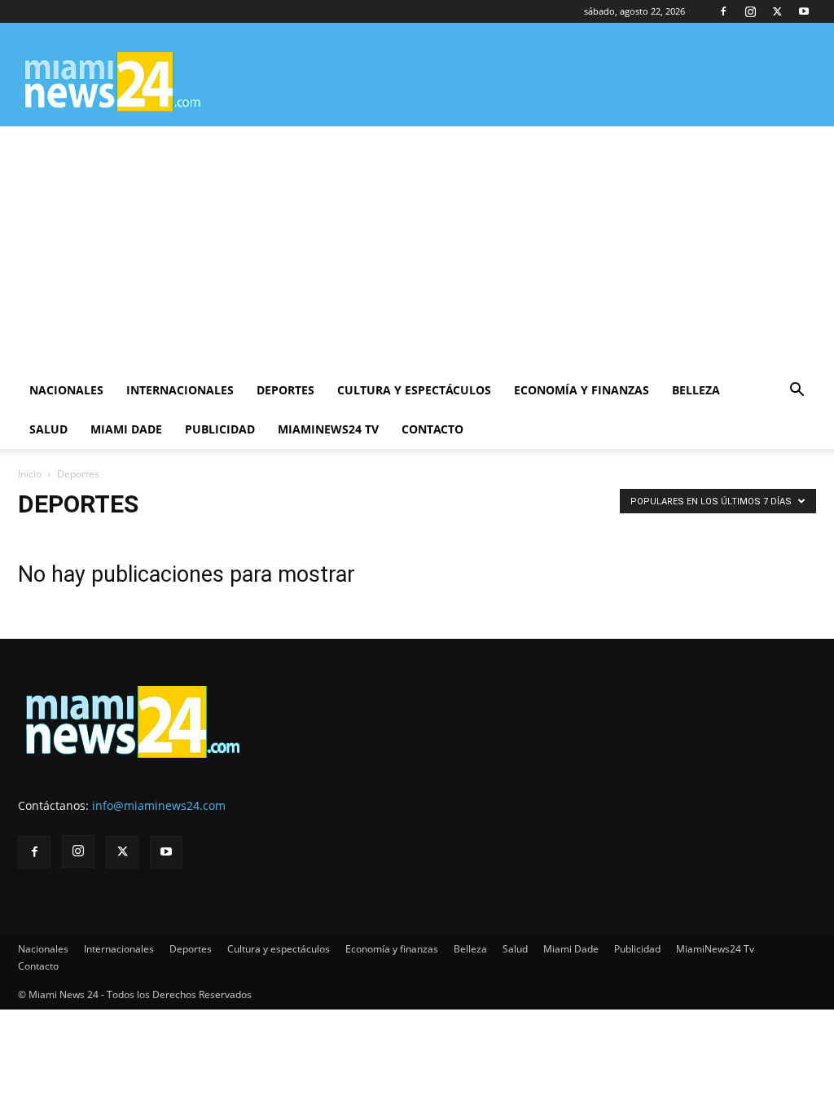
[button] (796, 391)
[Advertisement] (417, 248)
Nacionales (66, 390)
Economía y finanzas (581, 390)
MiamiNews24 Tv (328, 429)
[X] (777, 11)
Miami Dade (126, 429)
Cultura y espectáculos (414, 390)
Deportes (285, 390)
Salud (48, 429)
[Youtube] (804, 11)
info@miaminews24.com (159, 805)
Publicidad (220, 429)
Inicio (30, 474)
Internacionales (180, 390)
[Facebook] (723, 11)
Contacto (432, 429)
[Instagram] (750, 11)
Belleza (696, 390)
